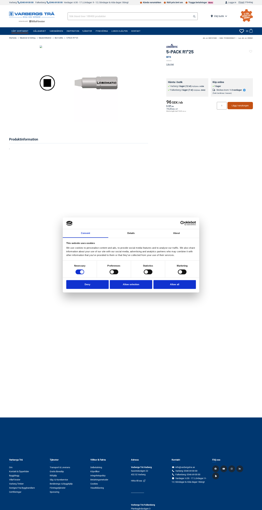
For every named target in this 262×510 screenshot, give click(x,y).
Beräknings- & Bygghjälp (61, 484)
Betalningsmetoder (99, 479)
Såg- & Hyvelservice (59, 479)
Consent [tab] (85, 233)
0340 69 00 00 (27, 2)
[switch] (114, 272)
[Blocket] (216, 476)
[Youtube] (224, 469)
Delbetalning (96, 467)
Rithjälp (53, 475)
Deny (87, 284)
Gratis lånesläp (57, 471)
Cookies (94, 484)
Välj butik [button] (219, 16)
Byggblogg (14, 475)
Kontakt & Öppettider (19, 471)
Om (10, 467)
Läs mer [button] (170, 64)
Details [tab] (131, 233)
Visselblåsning (97, 488)
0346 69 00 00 (56, 2)
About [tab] (176, 233)
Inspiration (73, 31)
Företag (249, 2)
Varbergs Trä (16, 459)
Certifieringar (15, 492)
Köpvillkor (95, 471)
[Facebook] (216, 469)
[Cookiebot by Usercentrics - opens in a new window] (182, 223)
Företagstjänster (58, 488)
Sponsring (54, 492)
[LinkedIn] (240, 469)
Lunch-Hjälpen (119, 31)
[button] (194, 16)
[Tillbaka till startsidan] (32, 14)
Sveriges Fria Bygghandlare (22, 488)
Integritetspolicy (98, 475)
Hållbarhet (39, 31)
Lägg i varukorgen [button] (240, 105)
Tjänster (87, 31)
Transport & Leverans (60, 467)
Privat (241, 2)
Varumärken (56, 31)
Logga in (232, 2)
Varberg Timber (16, 484)
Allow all (174, 284)
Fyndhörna (102, 31)
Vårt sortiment (19, 31)
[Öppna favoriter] (241, 31)
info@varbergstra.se (185, 467)
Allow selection (131, 284)
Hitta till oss (136, 481)
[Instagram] (232, 469)
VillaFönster (14, 479)
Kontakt (136, 31)
